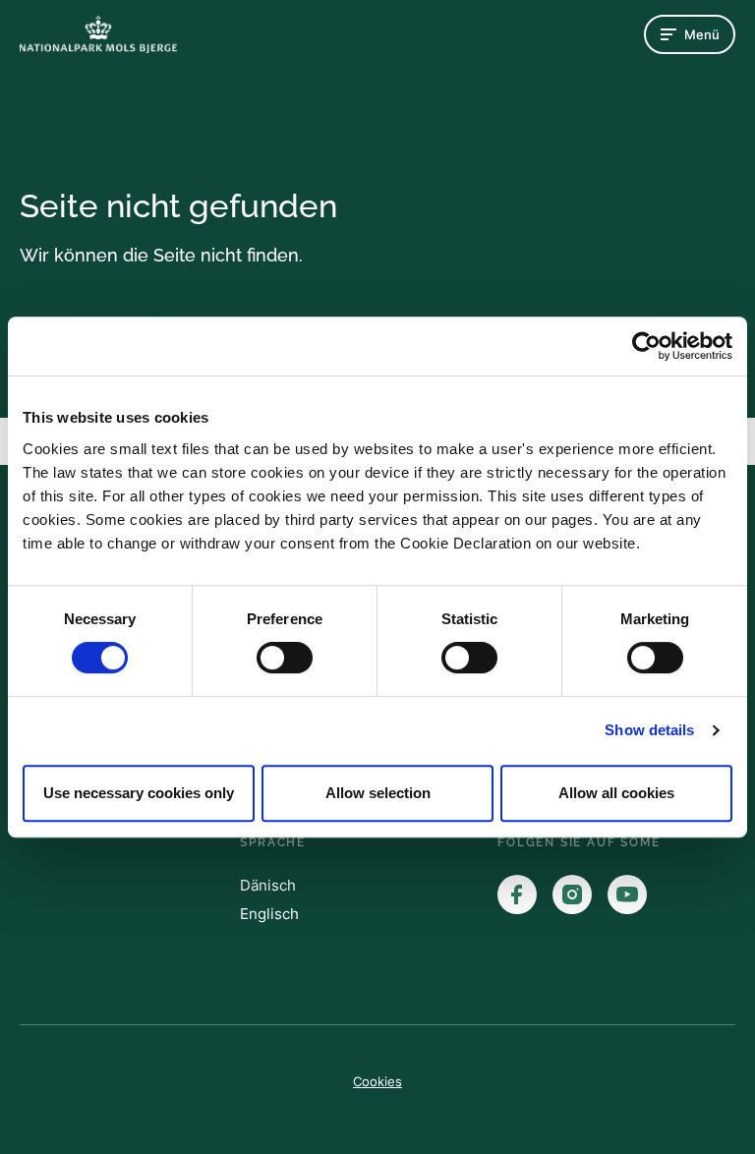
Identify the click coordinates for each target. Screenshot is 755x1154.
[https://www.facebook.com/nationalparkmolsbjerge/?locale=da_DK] (517, 894)
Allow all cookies (616, 792)
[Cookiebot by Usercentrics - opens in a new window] (646, 346)
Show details (649, 729)
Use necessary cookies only (138, 792)
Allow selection (378, 792)
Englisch (269, 913)
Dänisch (268, 885)
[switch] (285, 657)
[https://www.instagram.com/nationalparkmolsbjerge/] (572, 894)
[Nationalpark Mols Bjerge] (98, 34)
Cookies (377, 1081)
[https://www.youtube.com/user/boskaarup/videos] (627, 894)
